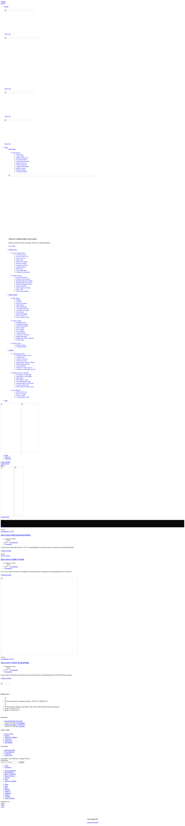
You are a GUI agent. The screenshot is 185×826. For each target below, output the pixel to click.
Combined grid (20, 333)
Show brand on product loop (25, 387)
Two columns (20, 331)
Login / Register (9, 798)
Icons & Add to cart (22, 256)
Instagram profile (10, 750)
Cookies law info (21, 360)
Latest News (8, 741)
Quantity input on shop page (24, 383)
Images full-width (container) (25, 338)
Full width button (21, 270)
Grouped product (21, 347)
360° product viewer (22, 380)
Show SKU (19, 289)
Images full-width (21, 336)
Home (3, 526)
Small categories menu (23, 161)
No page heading (21, 159)
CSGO (12, 531)
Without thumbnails (22, 326)
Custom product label (22, 397)
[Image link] (19, 10)
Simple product (20, 345)
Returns (7, 735)
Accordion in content (22, 310)
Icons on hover (20, 258)
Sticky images (20, 328)
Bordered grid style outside (24, 281)
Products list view (21, 163)
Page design (16, 298)
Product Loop (12, 249)
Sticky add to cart (21, 392)
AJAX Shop (20, 156)
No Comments (20, 723)
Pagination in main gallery (24, 376)
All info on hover (21, 255)
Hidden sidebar (22, 158)
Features (11, 350)
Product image (16, 321)
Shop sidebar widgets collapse (25, 362)
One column (20, 329)
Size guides (19, 378)
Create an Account (92, 822)
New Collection (9, 752)
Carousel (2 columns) (22, 334)
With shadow (20, 305)
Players (8, 556)
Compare (7, 796)
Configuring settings (18, 354)
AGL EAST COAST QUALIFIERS (15, 663)
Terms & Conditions (11, 737)
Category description (22, 166)
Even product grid (21, 277)
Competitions (5, 531)
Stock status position (22, 291)
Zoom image (20, 340)
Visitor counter (20, 395)
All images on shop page (23, 374)
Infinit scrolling (20, 170)
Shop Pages (12, 149)
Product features (20, 373)
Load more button (21, 172)
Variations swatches (24, 355)
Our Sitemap (8, 742)
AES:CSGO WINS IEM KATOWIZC (16, 535)
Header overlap (21, 168)
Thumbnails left (21, 322)
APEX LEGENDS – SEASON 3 (15, 724)
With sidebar (20, 312)
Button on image (21, 263)
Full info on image (21, 262)
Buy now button (21, 393)
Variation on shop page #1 (24, 367)
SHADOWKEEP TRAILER (13, 721)
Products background (24, 284)
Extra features (16, 390)
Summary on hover (22, 265)
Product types (16, 343)
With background (21, 165)
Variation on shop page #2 (25, 369)
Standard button (21, 267)
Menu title (8, 34)
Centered (19, 301)
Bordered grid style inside (24, 282)
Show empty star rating (23, 288)
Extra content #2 (22, 317)
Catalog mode (20, 357)
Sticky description (21, 303)
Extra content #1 (21, 315)
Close (2, 803)
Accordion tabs (22, 308)
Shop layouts (16, 152)
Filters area (19, 154)
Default (18, 300)
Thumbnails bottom (22, 324)
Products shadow (21, 286)
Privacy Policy (9, 734)
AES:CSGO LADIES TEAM (12, 559)
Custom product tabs (22, 385)
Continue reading (6, 551)
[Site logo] (11, 452)
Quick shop (19, 260)
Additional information (23, 272)
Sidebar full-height (21, 314)
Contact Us (8, 739)
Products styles (16, 275)
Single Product (12, 295)
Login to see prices (22, 359)
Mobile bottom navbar (23, 364)
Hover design (18, 253)
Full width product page (23, 381)
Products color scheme (23, 279)
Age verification (21, 366)
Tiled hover (19, 268)
